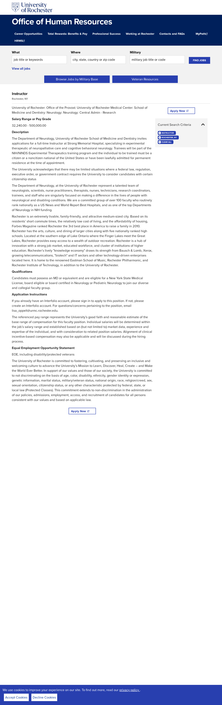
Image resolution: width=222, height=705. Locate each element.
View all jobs (21, 68)
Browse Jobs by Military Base (77, 79)
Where (75, 52)
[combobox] (39, 57)
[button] (181, 124)
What (16, 52)
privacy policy (129, 689)
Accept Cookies (16, 697)
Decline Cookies (44, 697)
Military (135, 52)
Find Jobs (199, 60)
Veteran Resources (145, 79)
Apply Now (78, 411)
